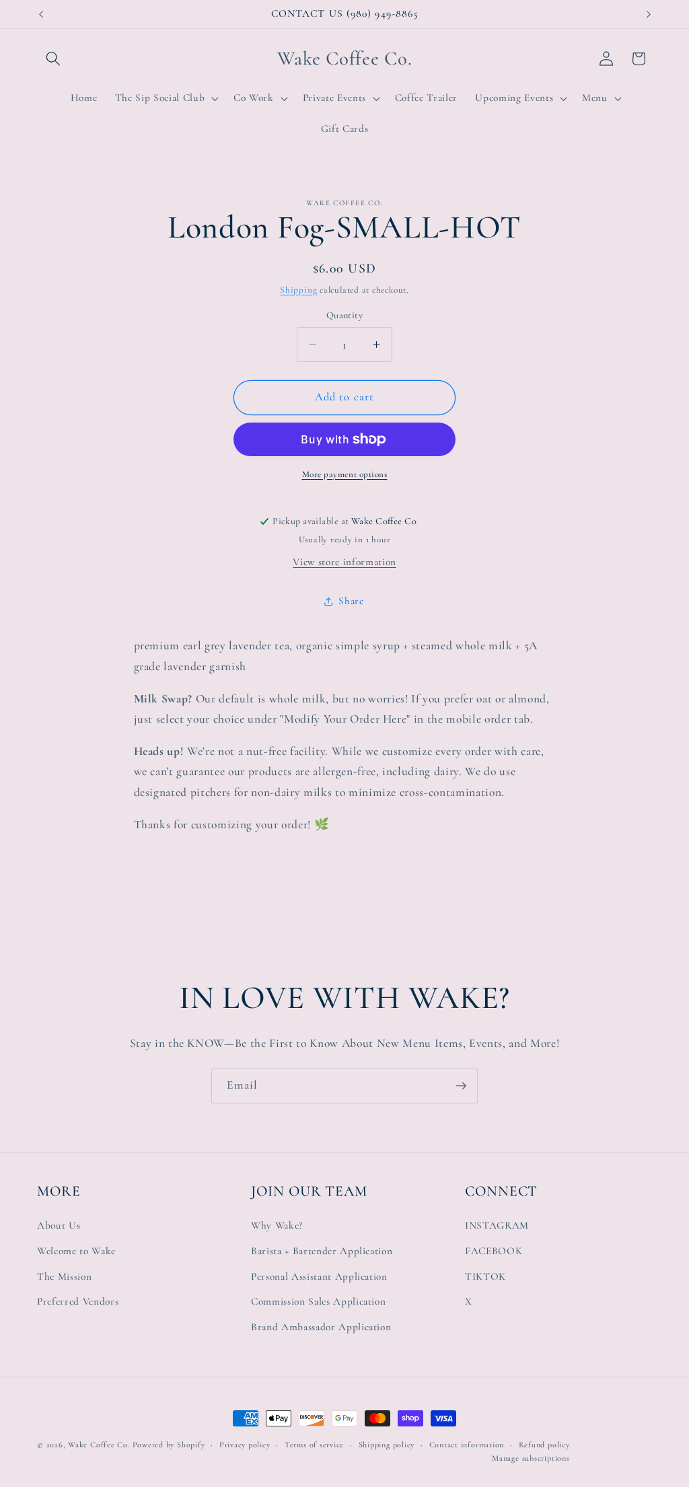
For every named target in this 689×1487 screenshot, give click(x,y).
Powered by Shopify (169, 1444)
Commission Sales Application (318, 1301)
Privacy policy (244, 1444)
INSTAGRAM (497, 1225)
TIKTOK (485, 1276)
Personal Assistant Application (319, 1276)
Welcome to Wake (76, 1251)
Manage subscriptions (530, 1458)
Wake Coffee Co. (99, 1444)
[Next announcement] (648, 14)
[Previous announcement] (41, 14)
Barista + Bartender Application (321, 1251)
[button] (53, 58)
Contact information (467, 1444)
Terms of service (314, 1444)
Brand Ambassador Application (321, 1327)
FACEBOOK (493, 1251)
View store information (344, 562)
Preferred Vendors (77, 1301)
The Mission (64, 1276)
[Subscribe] (461, 1085)
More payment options (345, 474)
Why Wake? (277, 1225)
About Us (58, 1225)
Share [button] (350, 601)
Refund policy (544, 1444)
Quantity (344, 315)
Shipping (298, 290)
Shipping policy (387, 1444)
